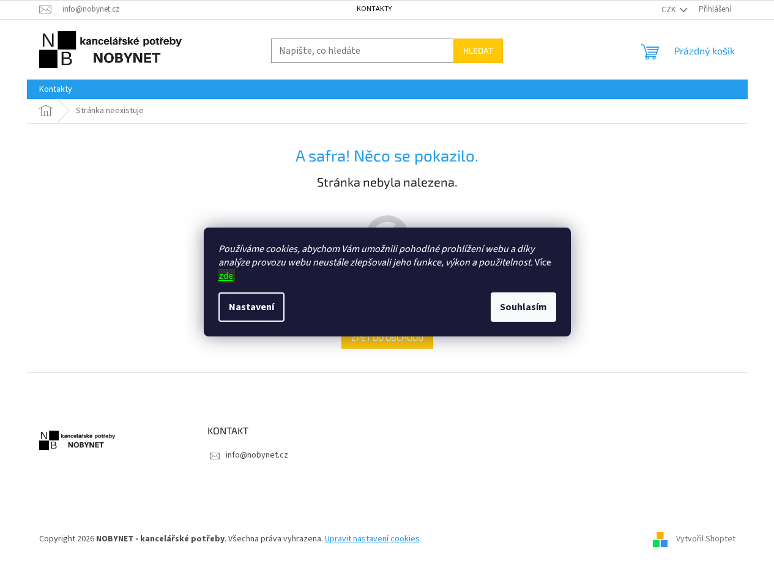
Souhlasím (523, 307)
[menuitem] (55, 89)
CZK (669, 9)
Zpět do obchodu (387, 337)
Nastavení (251, 307)
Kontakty (374, 9)
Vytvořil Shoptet (705, 539)
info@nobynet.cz (257, 455)
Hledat (478, 50)
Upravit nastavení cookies (372, 539)
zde (225, 276)
